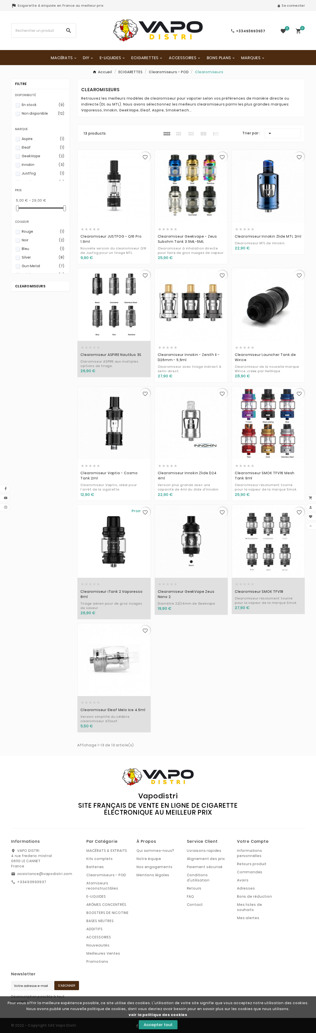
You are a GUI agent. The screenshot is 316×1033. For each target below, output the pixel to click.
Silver (43, 257)
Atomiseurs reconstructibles (102, 886)
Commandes (249, 872)
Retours (194, 888)
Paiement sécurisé (205, 866)
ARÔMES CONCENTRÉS (106, 904)
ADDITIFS (94, 929)
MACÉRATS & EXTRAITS (106, 850)
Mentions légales (153, 875)
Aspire (43, 138)
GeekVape (43, 156)
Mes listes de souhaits (249, 907)
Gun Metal (43, 265)
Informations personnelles (249, 853)
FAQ (190, 896)
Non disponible (43, 113)
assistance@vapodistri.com (44, 873)
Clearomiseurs (30, 286)
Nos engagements (154, 866)
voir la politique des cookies (158, 1014)
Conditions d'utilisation (198, 878)
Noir (43, 240)
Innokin (43, 164)
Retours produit (252, 863)
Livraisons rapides (204, 850)
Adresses (246, 888)
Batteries (95, 866)
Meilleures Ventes (103, 953)
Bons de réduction (254, 896)
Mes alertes (248, 917)
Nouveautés (98, 945)
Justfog (43, 173)
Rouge (43, 231)
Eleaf (43, 147)
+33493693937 (31, 881)
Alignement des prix (206, 858)
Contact (195, 904)
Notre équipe (149, 858)
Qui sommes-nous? (155, 850)
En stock (43, 104)
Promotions (97, 961)
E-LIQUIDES (96, 896)
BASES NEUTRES (100, 920)
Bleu (43, 248)
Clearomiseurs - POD (106, 875)
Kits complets (99, 858)
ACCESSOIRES (98, 937)
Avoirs (243, 880)
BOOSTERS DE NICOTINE (107, 912)
